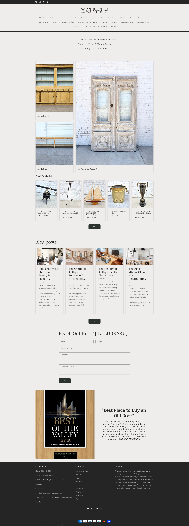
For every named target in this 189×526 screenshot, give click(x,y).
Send (65, 381)
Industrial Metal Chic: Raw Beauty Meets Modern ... (48, 274)
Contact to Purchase (82, 471)
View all (94, 227)
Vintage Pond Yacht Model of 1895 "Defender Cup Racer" (93, 213)
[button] (37, 10)
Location (78, 485)
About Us (79, 474)
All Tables (42, 169)
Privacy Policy (80, 488)
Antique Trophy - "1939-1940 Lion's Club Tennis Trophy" (142, 213)
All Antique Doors (86, 169)
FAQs (77, 478)
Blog (77, 499)
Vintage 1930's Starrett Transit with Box (46, 212)
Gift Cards (79, 481)
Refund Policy (80, 495)
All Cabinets (43, 116)
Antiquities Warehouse (46, 525)
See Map (38, 502)
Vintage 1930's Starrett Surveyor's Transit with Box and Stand (70, 213)
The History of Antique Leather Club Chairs (109, 272)
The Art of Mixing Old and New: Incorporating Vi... (138, 275)
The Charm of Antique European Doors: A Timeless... (79, 274)
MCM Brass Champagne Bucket (118, 212)
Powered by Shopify (57, 525)
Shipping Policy (80, 492)
